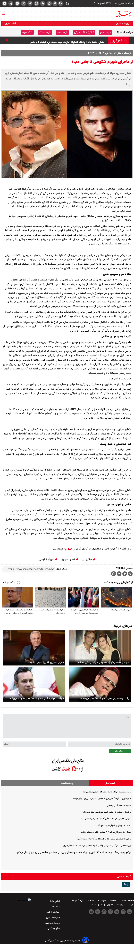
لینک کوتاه (61, 569)
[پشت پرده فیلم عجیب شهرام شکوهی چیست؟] (100, 684)
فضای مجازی (68, 559)
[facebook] (119, 574)
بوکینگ (126, 884)
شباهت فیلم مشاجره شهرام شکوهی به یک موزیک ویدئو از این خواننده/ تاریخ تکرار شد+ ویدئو (37, 698)
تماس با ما (55, 901)
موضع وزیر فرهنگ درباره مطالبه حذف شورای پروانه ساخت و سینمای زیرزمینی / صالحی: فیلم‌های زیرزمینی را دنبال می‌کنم (74, 852)
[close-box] (7, 40)
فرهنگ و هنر (124, 53)
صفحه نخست (127, 900)
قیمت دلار (105, 32)
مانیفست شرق (52, 917)
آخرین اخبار (110, 783)
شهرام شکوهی (47, 559)
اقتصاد (90, 900)
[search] (49, 3)
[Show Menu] (3, 11)
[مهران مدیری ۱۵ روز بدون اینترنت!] (34, 647)
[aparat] (17, 3)
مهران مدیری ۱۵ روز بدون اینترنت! (46, 662)
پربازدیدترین (67, 783)
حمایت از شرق (53, 912)
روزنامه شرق (122, 23)
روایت (120, 904)
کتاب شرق (11, 23)
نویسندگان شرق (52, 923)
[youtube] (4, 3)
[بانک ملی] (67, 772)
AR (55, 3)
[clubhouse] (10, 3)
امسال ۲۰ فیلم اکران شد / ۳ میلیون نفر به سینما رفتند (106, 832)
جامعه (113, 900)
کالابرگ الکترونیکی (84, 32)
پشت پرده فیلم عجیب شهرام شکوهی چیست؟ (104, 698)
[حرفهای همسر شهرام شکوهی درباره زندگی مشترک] (100, 647)
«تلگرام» (68, 549)
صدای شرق (97, 904)
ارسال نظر (120, 750)
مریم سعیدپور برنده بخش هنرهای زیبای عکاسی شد (107, 792)
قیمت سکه (44, 32)
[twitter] (23, 3)
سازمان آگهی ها (52, 928)
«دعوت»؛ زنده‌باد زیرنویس (119, 805)
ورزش (130, 904)
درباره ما (56, 906)
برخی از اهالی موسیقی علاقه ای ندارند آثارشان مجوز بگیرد (104, 839)
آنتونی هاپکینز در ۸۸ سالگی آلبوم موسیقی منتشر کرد (106, 818)
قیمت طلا (62, 32)
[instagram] (36, 3)
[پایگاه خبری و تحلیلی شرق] (124, 14)
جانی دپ (87, 559)
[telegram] (30, 3)
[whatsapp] (113, 573)
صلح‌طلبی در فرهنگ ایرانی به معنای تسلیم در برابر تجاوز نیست (101, 798)
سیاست (102, 900)
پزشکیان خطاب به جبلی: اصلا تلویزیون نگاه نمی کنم (107, 812)
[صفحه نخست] (66, 3)
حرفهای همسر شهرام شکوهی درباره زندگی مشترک (102, 662)
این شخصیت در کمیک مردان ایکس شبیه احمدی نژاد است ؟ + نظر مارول (97, 845)
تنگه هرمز (27, 32)
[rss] (42, 3)
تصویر (109, 904)
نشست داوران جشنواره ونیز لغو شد (114, 825)
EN (60, 3)
